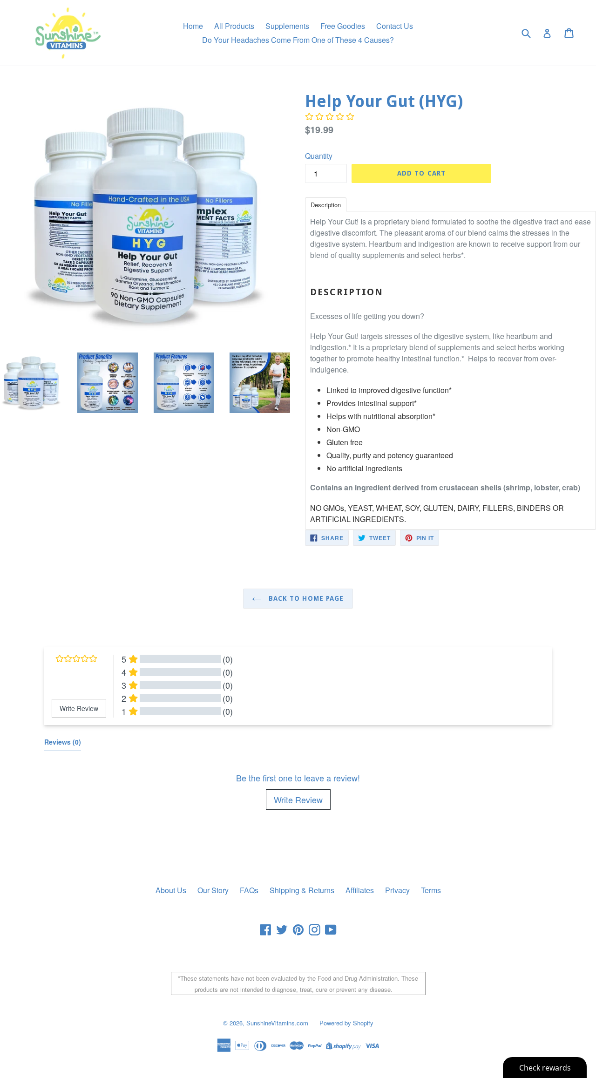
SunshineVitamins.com (277, 1022)
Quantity (318, 155)
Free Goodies (342, 25)
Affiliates (359, 890)
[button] (329, 116)
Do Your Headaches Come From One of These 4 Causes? (298, 39)
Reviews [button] (62, 741)
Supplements (287, 25)
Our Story (213, 890)
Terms (431, 890)
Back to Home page (305, 598)
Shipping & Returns (302, 890)
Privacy (397, 890)
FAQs (249, 890)
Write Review (298, 799)
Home (193, 25)
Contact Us (394, 25)
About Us (171, 890)
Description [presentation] (326, 204)
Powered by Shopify (346, 1022)
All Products (234, 25)
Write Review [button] (79, 708)
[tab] (325, 204)
